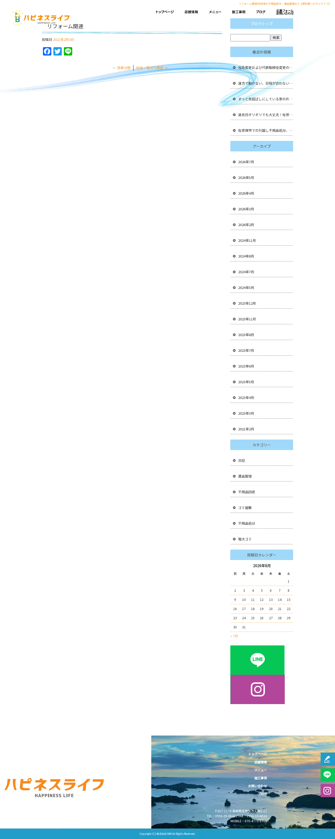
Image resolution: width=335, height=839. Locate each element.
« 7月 (234, 636)
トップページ (166, 12)
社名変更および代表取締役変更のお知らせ (265, 67)
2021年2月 (246, 428)
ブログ (259, 12)
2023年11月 (247, 318)
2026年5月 (246, 177)
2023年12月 (247, 303)
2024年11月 (247, 240)
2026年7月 (246, 161)
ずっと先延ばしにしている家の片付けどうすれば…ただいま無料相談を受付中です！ (265, 98)
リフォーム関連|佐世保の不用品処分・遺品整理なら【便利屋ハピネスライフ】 (285, 4)
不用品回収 (246, 491)
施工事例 (237, 12)
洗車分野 (122, 67)
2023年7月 (246, 350)
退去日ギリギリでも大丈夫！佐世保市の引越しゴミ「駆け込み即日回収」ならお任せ (265, 114)
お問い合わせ (286, 12)
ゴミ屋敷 (245, 507)
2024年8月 (246, 256)
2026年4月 (246, 193)
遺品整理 (245, 476)
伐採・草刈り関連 (152, 67)
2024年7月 (246, 271)
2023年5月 (246, 381)
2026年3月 (246, 208)
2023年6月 (246, 366)
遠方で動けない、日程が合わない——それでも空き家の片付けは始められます (265, 83)
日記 (241, 460)
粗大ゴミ (245, 538)
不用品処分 (246, 523)
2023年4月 (246, 397)
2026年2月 (246, 224)
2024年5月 (246, 287)
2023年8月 (246, 334)
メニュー (215, 12)
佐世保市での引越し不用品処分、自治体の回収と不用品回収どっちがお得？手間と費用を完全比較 (265, 130)
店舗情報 (193, 12)
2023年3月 (246, 413)
